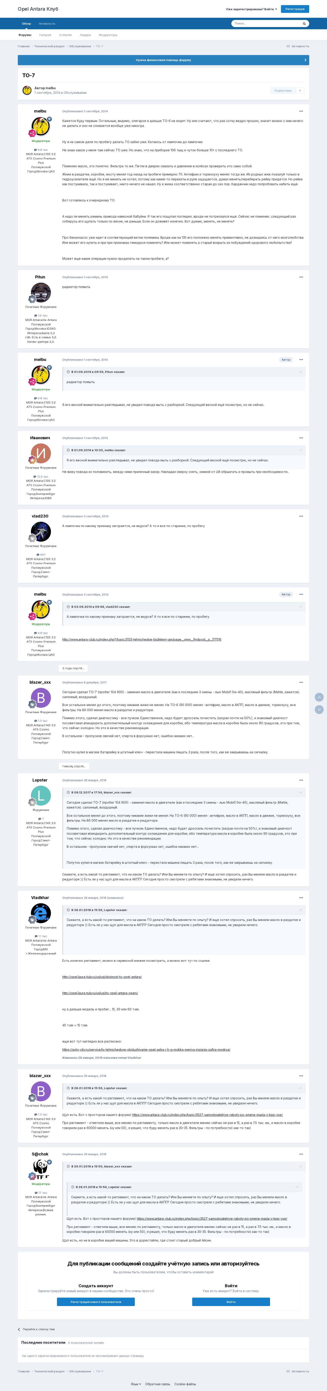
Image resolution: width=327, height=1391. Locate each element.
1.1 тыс (42, 936)
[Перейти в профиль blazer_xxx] (41, 698)
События (65, 35)
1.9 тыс (42, 315)
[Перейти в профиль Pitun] (41, 293)
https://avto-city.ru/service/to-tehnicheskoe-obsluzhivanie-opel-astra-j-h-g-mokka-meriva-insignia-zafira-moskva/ (146, 1049)
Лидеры (85, 35)
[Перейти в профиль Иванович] (41, 453)
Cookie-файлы (185, 1384)
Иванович (40, 437)
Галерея (45, 35)
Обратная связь (157, 1384)
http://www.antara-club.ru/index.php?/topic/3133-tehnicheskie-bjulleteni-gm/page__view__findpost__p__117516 (141, 639)
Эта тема (287, 23)
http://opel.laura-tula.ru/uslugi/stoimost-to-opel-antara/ (102, 977)
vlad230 (40, 516)
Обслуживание (75, 92)
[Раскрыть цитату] (69, 372)
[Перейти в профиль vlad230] (41, 532)
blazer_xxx (40, 682)
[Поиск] (304, 23)
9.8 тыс (42, 149)
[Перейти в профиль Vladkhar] (41, 913)
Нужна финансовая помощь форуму (163, 60)
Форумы (24, 35)
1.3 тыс (42, 720)
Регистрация (295, 9)
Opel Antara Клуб (38, 9)
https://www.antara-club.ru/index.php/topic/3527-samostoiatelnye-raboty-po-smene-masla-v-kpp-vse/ (207, 1115)
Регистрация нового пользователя (96, 1302)
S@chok (40, 1154)
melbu (51, 88)
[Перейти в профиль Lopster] (41, 796)
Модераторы (108, 35)
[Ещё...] (301, 111)
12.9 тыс (42, 476)
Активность (47, 23)
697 (42, 554)
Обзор (26, 23)
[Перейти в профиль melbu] (27, 90)
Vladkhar (40, 897)
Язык (135, 1384)
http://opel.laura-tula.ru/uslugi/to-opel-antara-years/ (100, 993)
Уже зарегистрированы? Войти (250, 9)
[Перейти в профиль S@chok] (41, 1170)
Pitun (40, 277)
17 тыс (42, 1192)
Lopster (40, 780)
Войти (231, 1302)
